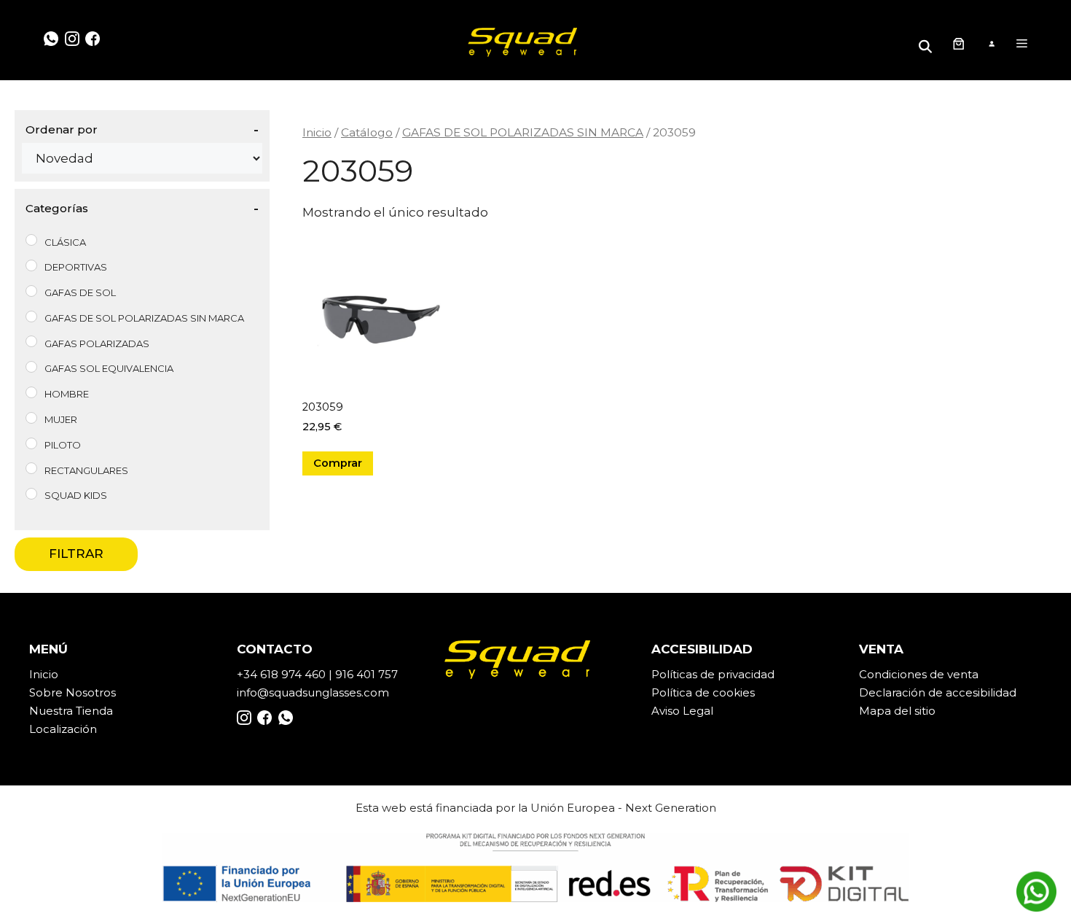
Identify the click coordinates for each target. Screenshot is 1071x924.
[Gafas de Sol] (31, 291)
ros (107, 692)
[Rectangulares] (31, 468)
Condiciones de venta (918, 674)
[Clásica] (31, 240)
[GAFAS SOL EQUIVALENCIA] (31, 367)
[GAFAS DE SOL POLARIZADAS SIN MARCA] (31, 316)
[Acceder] (991, 44)
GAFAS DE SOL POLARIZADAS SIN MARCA (522, 132)
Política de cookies (703, 692)
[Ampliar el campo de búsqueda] (927, 43)
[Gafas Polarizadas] (31, 341)
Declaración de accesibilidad (937, 692)
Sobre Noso (62, 692)
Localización (63, 729)
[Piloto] (31, 443)
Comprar (337, 463)
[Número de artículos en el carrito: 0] (958, 44)
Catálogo (367, 132)
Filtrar (76, 553)
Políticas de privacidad (712, 674)
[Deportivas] (31, 265)
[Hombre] (31, 392)
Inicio (317, 132)
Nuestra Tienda (71, 711)
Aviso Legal (682, 711)
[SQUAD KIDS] (31, 494)
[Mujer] (31, 418)
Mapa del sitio (897, 711)
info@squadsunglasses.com (313, 692)
